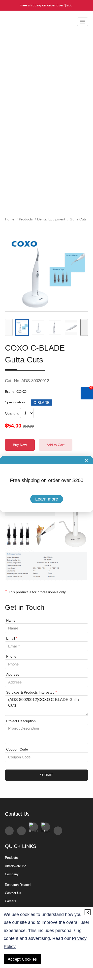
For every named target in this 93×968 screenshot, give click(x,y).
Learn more (46, 499)
